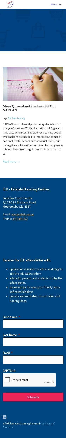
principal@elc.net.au (22, 214)
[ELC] (10, 4)
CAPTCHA (9, 371)
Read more (9, 161)
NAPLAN (12, 118)
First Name (11, 317)
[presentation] (29, 380)
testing (21, 118)
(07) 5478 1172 (19, 218)
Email (7, 353)
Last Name (11, 335)
